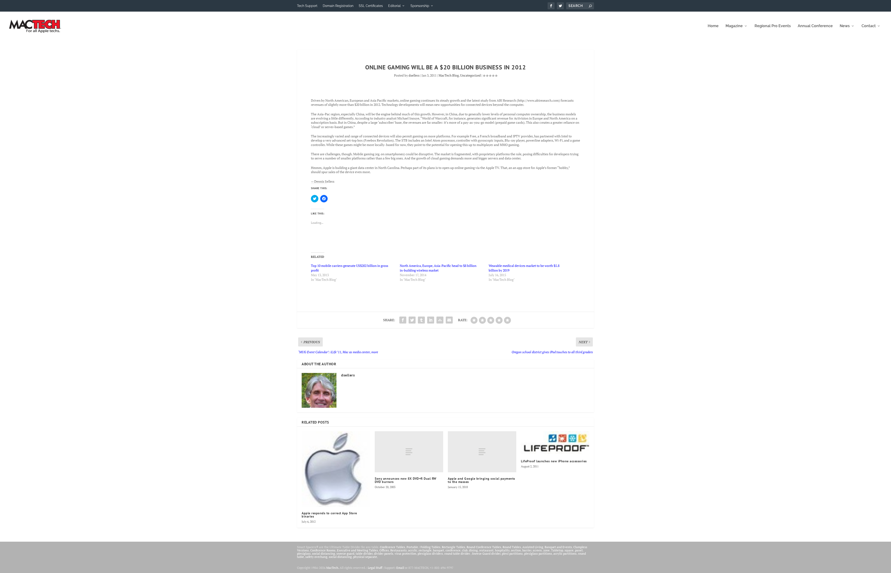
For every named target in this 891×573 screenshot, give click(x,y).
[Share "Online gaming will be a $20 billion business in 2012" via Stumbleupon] (440, 320)
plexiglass (304, 553)
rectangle (425, 550)
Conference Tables (392, 547)
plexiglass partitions (538, 553)
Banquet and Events (558, 547)
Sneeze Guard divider (486, 553)
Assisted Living (532, 547)
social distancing (323, 553)
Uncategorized (470, 75)
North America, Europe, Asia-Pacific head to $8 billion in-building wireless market (438, 267)
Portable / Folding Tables (423, 547)
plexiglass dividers (430, 553)
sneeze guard (345, 553)
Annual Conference (815, 26)
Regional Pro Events (773, 26)
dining (473, 550)
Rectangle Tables (453, 547)
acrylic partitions (565, 553)
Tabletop (557, 550)
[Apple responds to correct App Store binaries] (336, 469)
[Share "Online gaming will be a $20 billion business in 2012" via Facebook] (402, 320)
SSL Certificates (371, 6)
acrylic (412, 550)
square (569, 550)
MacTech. (332, 568)
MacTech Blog (449, 75)
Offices (384, 550)
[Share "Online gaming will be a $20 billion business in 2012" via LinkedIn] (430, 320)
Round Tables (512, 547)
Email (400, 568)
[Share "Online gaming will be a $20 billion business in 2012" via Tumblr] (421, 320)
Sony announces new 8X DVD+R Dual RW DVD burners (405, 480)
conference (453, 550)
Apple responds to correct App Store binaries (329, 514)
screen (537, 550)
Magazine (734, 26)
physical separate (365, 557)
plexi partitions (512, 553)
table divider (364, 553)
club (465, 550)
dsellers (414, 75)
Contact (869, 26)
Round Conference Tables (484, 547)
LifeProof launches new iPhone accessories (554, 461)
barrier (526, 550)
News (845, 26)
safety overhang (316, 557)
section (516, 550)
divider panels (383, 553)
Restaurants (398, 550)
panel (579, 550)
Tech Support (307, 6)
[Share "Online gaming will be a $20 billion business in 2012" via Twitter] (412, 320)
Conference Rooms (323, 550)
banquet (438, 550)
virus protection (405, 553)
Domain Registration (338, 6)
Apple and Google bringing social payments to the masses (481, 480)
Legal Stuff (375, 568)
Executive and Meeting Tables (357, 550)
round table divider (457, 553)
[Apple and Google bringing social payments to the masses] (482, 451)
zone (546, 550)
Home (713, 26)
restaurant (486, 550)
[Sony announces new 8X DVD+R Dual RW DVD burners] (409, 451)
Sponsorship (419, 6)
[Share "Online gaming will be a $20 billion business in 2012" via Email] (449, 320)
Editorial (394, 6)
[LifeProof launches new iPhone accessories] (555, 443)
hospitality (502, 550)
